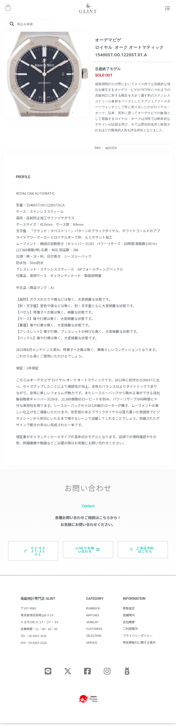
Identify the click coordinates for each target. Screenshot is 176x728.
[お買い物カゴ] (8, 7)
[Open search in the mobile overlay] (31, 24)
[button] (166, 8)
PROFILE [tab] (23, 177)
